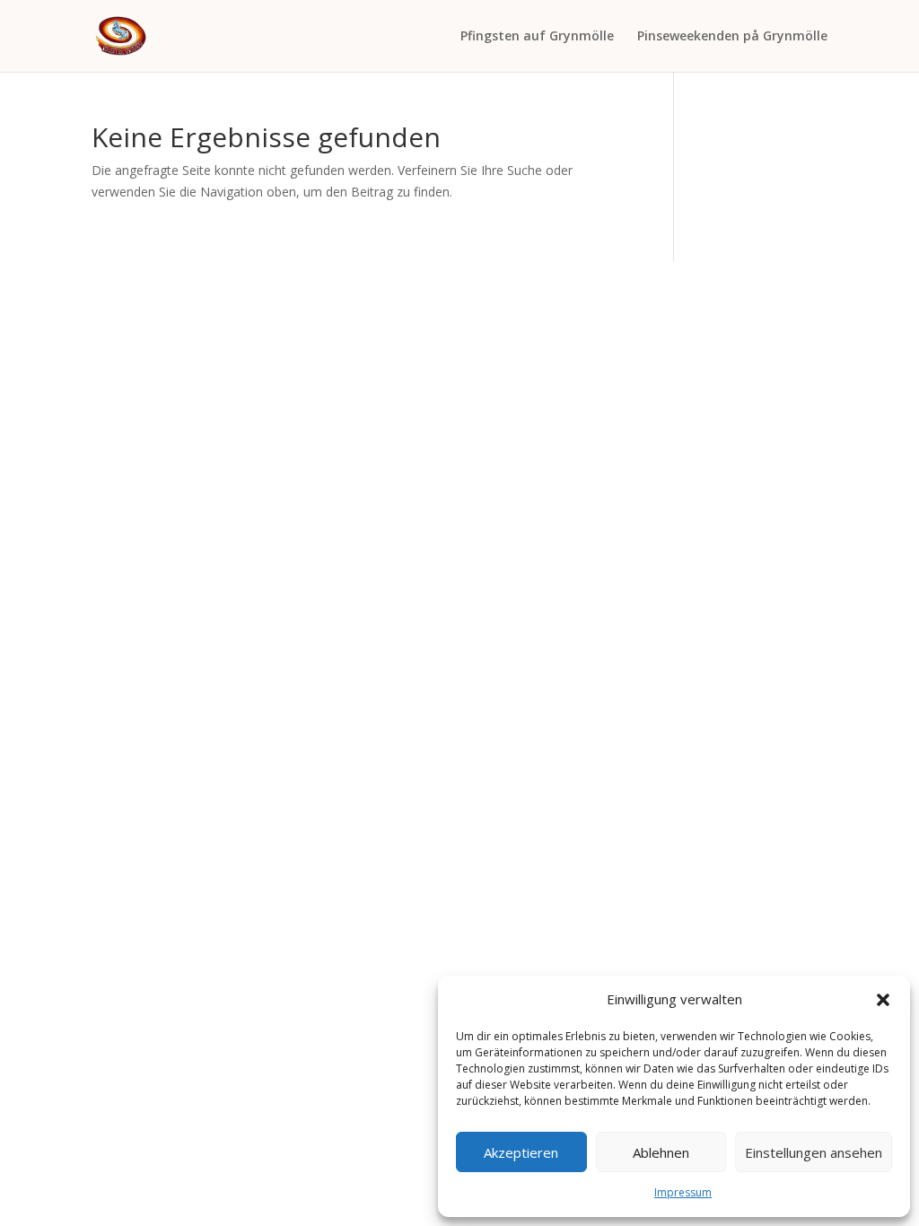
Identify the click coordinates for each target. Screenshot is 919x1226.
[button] (883, 1000)
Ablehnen (661, 1152)
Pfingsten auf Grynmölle (537, 37)
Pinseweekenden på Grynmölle (732, 37)
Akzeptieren (521, 1152)
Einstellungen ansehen (813, 1152)
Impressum (683, 1192)
